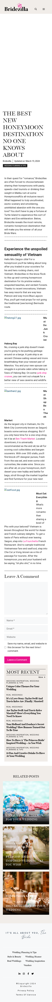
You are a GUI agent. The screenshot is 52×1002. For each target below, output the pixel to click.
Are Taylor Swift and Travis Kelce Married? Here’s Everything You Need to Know (24, 713)
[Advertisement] (26, 41)
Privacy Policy (26, 991)
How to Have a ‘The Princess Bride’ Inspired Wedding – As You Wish (25, 741)
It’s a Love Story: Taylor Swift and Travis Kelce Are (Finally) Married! (25, 700)
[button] (36, 9)
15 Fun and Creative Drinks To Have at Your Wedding (25, 905)
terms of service (26, 995)
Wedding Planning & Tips (15, 166)
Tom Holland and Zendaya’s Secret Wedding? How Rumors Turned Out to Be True (25, 727)
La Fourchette (30, 541)
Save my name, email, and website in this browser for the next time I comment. (27, 647)
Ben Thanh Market (25, 438)
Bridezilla (7, 161)
